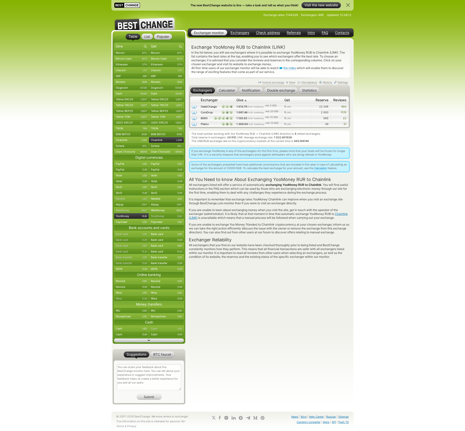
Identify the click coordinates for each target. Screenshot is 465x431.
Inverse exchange (273, 82)
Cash (131, 328)
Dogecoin (131, 87)
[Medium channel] (255, 418)
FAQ (325, 33)
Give (241, 100)
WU (131, 310)
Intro (311, 33)
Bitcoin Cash (131, 58)
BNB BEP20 (131, 134)
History (327, 82)
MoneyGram (131, 316)
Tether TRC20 (131, 105)
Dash (131, 93)
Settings (343, 82)
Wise (131, 292)
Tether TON (131, 116)
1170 (343, 112)
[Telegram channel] (248, 418)
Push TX (343, 422)
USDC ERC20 (131, 122)
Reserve (322, 100)
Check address (268, 33)
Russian (331, 416)
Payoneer (131, 222)
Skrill (131, 187)
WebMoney (131, 210)
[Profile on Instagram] (226, 418)
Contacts (342, 33)
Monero (131, 82)
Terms (120, 426)
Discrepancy (309, 82)
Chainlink (131, 140)
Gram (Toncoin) (131, 151)
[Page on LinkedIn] (233, 418)
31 (344, 124)
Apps (326, 422)
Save (292, 82)
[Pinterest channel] (262, 418)
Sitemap (343, 416)
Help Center (316, 416)
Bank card (131, 234)
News (294, 416)
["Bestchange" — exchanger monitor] (148, 20)
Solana (131, 146)
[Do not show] (348, 5)
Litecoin (131, 70)
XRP (131, 76)
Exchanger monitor (209, 33)
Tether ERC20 (131, 99)
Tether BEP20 (131, 111)
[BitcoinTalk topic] (241, 418)
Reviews (339, 100)
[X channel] (214, 417)
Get (287, 100)
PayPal (131, 163)
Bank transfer (131, 257)
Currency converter (308, 422)
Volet (131, 175)
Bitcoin (131, 53)
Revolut (131, 281)
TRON (131, 128)
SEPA (131, 269)
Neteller (131, 198)
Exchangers (240, 33)
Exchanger (209, 100)
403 (343, 106)
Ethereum (131, 64)
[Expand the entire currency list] (149, 340)
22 (344, 118)
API (334, 422)
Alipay (131, 204)
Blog (304, 416)
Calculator (320, 168)
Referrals (294, 33)
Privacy (131, 426)
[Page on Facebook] (219, 418)
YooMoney (131, 216)
